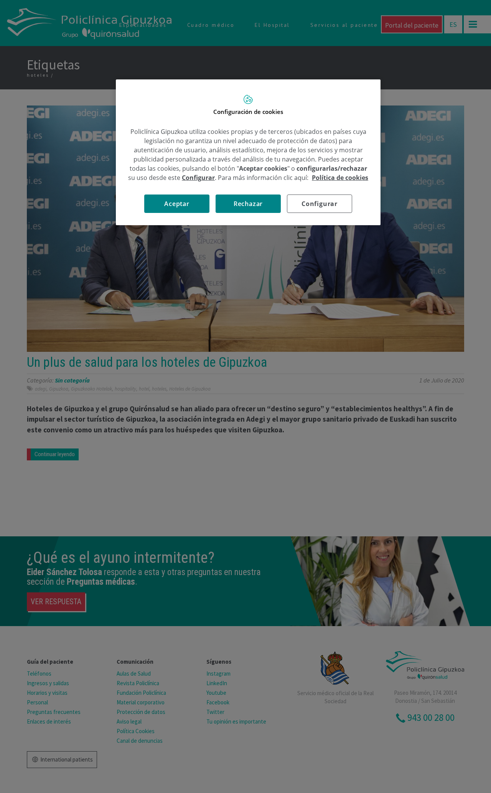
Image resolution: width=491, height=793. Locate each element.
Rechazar (248, 203)
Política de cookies (340, 177)
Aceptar (176, 203)
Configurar (320, 203)
